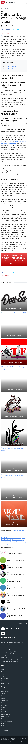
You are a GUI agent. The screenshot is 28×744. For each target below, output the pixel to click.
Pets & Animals (5, 719)
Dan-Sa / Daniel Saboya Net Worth (14, 308)
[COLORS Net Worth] (3, 601)
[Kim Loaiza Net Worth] (14, 325)
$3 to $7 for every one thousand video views (13, 142)
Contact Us (4, 681)
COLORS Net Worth (13, 602)
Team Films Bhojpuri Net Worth (14, 362)
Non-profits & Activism (6, 714)
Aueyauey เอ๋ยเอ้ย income (19, 536)
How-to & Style (4, 705)
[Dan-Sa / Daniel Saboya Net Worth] (14, 298)
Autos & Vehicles (5, 691)
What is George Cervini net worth (11, 538)
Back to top (23, 623)
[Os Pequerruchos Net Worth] (3, 595)
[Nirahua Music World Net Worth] (14, 433)
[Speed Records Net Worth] (3, 553)
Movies (3, 707)
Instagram (3, 674)
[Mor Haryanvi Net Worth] (14, 460)
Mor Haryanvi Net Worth (14, 470)
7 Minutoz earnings (10, 68)
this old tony (4, 544)
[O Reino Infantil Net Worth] (14, 379)
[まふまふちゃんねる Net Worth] (3, 574)
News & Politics (5, 712)
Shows (2, 723)
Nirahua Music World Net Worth (14, 443)
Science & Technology (6, 721)
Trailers (3, 728)
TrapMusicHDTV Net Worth (14, 524)
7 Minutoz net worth (10, 66)
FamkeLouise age (21, 542)
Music (6, 8)
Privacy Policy (4, 678)
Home (2, 8)
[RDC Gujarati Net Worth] (14, 487)
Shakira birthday (10, 542)
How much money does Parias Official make (13, 531)
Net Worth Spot (11, 2)
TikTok (2, 676)
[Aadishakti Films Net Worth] (14, 406)
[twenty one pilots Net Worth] (3, 567)
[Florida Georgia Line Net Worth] (3, 608)
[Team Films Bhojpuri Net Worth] (14, 352)
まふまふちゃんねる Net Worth (16, 574)
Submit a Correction (6, 683)
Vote (2, 672)
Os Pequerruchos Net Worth (15, 595)
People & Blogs (5, 716)
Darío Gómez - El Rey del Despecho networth (14, 533)
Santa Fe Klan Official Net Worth (14, 588)
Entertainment (4, 698)
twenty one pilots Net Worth (15, 567)
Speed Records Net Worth (15, 553)
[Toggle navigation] (25, 2)
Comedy (3, 693)
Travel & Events (5, 730)
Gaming (3, 703)
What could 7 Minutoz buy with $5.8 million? (18, 259)
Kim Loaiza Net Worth (14, 335)
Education (3, 696)
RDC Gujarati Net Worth (14, 497)
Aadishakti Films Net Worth (14, 416)
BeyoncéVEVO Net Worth (14, 581)
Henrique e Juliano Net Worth (15, 560)
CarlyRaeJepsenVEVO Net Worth (15, 616)
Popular (3, 669)
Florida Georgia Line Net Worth (16, 609)
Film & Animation (5, 700)
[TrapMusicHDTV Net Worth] (14, 514)
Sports (2, 725)
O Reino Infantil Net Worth (14, 389)
